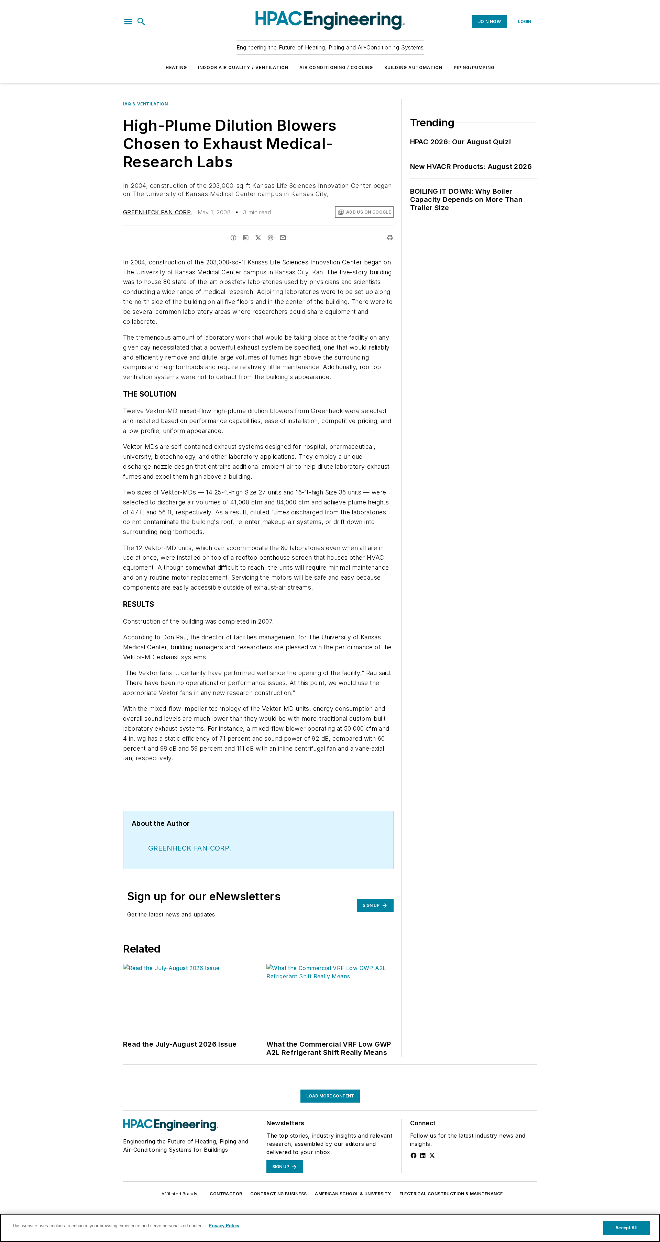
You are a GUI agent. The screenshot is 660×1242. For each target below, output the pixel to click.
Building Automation (413, 67)
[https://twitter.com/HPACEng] (432, 1155)
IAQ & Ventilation (145, 103)
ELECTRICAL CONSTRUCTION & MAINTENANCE (451, 1193)
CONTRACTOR (226, 1193)
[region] (330, 1228)
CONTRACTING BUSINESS (278, 1193)
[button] (128, 21)
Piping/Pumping (474, 67)
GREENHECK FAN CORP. (157, 212)
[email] (282, 237)
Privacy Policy (224, 1225)
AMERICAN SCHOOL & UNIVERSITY (353, 1193)
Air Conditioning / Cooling (336, 67)
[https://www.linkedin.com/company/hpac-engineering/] (422, 1155)
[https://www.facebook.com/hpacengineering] (413, 1155)
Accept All (626, 1227)
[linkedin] (245, 237)
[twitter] (258, 237)
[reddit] (270, 237)
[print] (390, 237)
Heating (176, 67)
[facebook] (233, 237)
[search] (141, 21)
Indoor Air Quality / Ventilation (243, 67)
